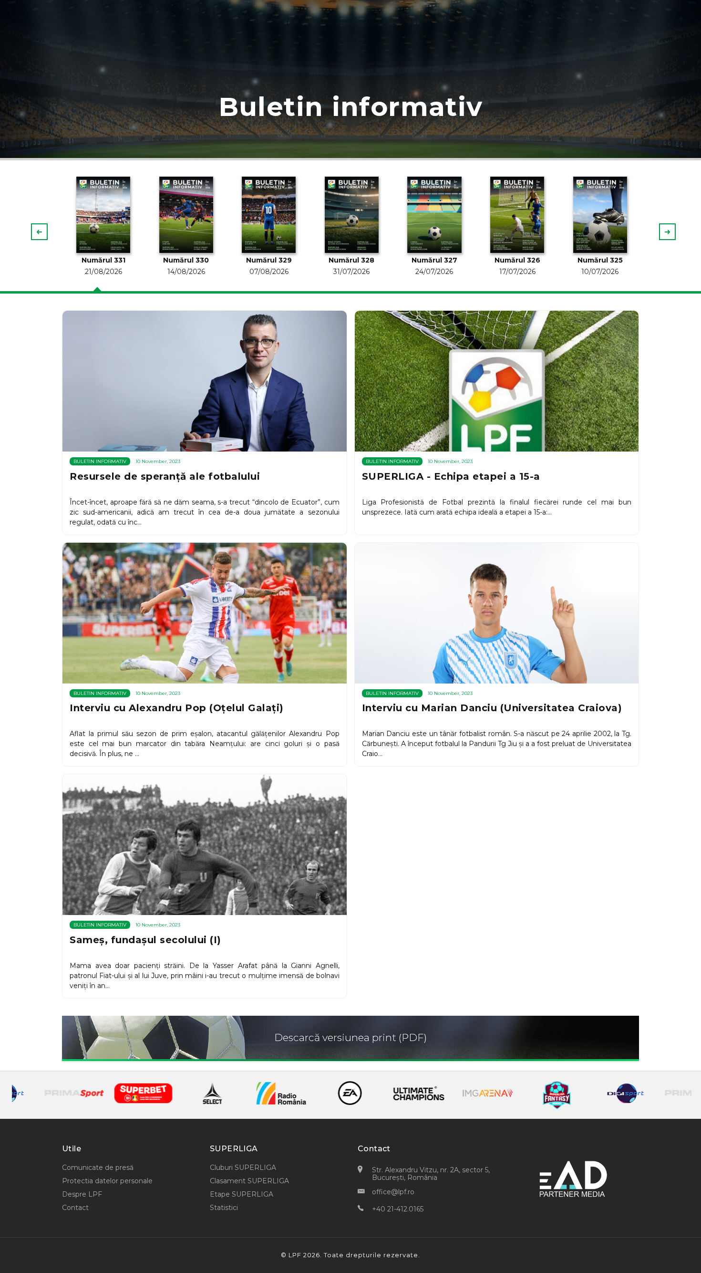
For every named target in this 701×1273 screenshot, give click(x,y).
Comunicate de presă (98, 1167)
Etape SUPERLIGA (241, 1194)
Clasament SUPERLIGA (249, 1181)
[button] (667, 231)
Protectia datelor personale (107, 1181)
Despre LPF (82, 1194)
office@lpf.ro (393, 1192)
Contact (75, 1207)
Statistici (224, 1207)
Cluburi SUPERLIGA (243, 1167)
